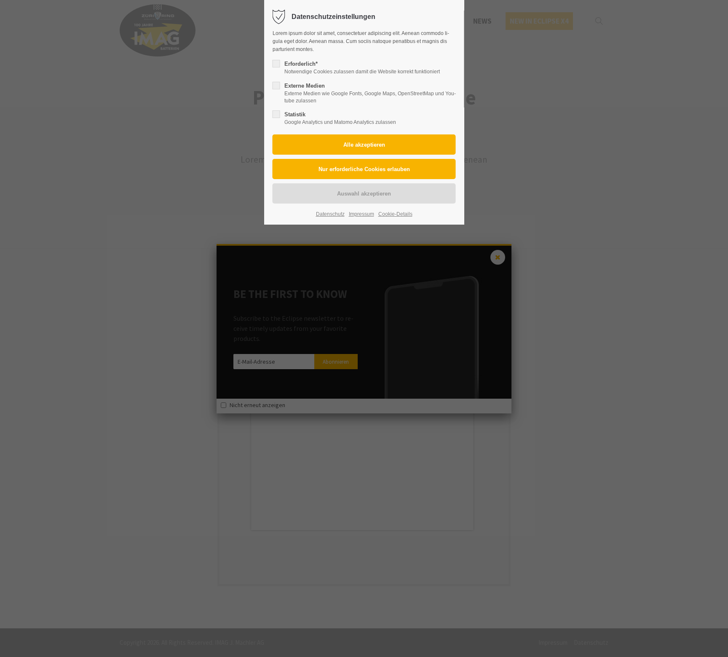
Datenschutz (330, 214)
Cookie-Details (395, 214)
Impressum (361, 214)
